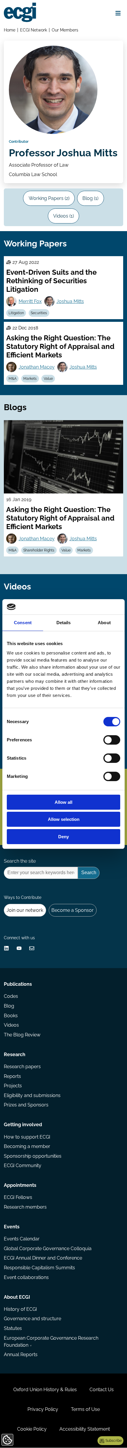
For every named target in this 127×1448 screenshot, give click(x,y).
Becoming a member (27, 1146)
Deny (63, 836)
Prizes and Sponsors (26, 1105)
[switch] (111, 740)
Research (14, 1054)
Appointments (20, 1185)
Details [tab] (63, 622)
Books (11, 1015)
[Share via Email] (31, 948)
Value (48, 379)
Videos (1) (63, 216)
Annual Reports (21, 1354)
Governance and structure (32, 1318)
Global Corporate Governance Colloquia (48, 1248)
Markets (30, 379)
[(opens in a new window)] (6, 948)
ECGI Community (22, 1165)
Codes (11, 996)
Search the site (20, 861)
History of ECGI (20, 1309)
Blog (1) (90, 198)
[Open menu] (118, 13)
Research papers (22, 1066)
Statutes (13, 1328)
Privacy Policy (42, 1409)
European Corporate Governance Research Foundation (51, 1341)
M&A (13, 379)
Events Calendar (22, 1239)
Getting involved (23, 1124)
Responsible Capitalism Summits (39, 1267)
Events (11, 1227)
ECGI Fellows (18, 1197)
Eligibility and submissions (32, 1095)
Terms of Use (85, 1409)
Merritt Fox (30, 301)
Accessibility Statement (84, 1429)
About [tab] (104, 622)
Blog (9, 1006)
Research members (25, 1207)
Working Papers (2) (49, 198)
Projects (13, 1086)
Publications (18, 984)
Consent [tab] (23, 622)
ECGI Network (33, 29)
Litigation (16, 313)
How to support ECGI (27, 1137)
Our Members (65, 29)
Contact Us (101, 1389)
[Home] (20, 12)
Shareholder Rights (38, 550)
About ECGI (17, 1297)
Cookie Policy (32, 1429)
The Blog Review (22, 1035)
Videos (11, 1025)
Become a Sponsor (72, 910)
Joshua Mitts (70, 301)
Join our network (24, 910)
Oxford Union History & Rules (45, 1389)
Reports (12, 1076)
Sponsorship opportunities (32, 1156)
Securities (39, 313)
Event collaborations (26, 1277)
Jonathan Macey (37, 367)
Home (9, 29)
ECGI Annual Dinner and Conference (43, 1258)
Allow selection (63, 819)
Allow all (63, 802)
